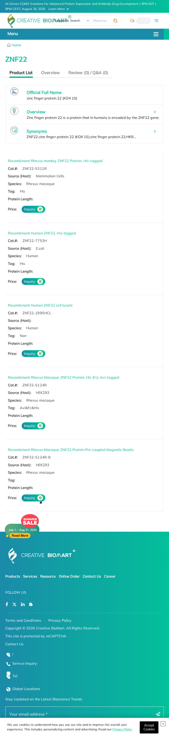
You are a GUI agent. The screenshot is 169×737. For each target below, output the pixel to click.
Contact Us (92, 576)
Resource (48, 576)
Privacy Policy (122, 729)
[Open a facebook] (7, 604)
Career (110, 576)
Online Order (69, 576)
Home (16, 45)
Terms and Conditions (23, 620)
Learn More (56, 9)
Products (12, 576)
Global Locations (26, 688)
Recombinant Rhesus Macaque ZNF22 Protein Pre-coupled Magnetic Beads (71, 449)
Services (30, 576)
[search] (115, 21)
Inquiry (29, 209)
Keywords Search (67, 20)
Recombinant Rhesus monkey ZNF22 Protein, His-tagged (55, 161)
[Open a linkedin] (23, 604)
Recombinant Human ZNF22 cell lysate (40, 305)
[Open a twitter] (14, 604)
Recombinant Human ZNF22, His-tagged (42, 233)
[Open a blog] (31, 604)
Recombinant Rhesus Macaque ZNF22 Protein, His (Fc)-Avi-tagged (63, 377)
